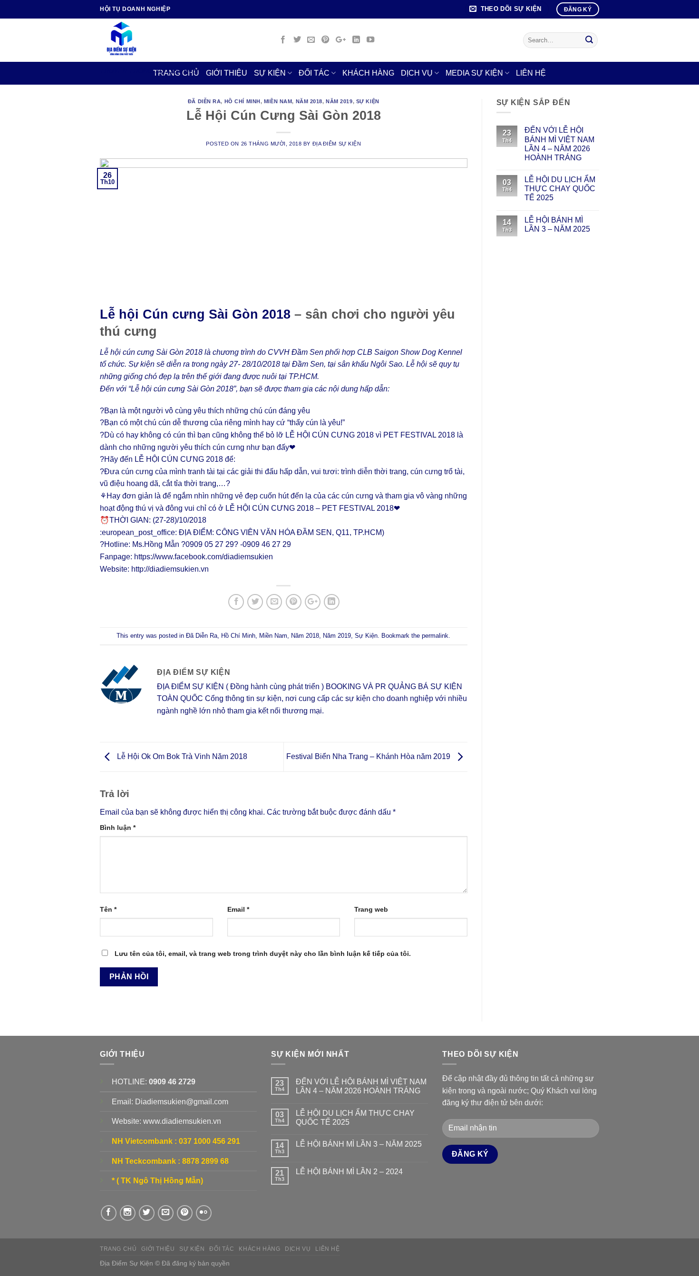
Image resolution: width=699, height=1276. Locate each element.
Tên (108, 909)
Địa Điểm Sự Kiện (336, 143)
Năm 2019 (339, 101)
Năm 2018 (309, 101)
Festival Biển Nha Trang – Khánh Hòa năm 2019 (369, 756)
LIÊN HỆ (531, 73)
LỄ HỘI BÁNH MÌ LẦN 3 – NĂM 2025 (557, 224)
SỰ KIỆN (270, 73)
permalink (435, 635)
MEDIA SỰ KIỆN (474, 73)
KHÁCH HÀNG (368, 73)
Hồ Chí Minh (242, 101)
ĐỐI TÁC (314, 73)
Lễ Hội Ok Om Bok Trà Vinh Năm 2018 (181, 756)
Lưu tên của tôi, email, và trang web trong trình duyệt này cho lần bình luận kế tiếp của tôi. (263, 953)
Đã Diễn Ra (204, 101)
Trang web (371, 909)
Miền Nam (278, 101)
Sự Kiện (367, 101)
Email (238, 909)
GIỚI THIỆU (158, 1249)
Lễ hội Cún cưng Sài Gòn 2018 (195, 314)
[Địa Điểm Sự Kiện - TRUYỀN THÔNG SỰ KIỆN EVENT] (181, 40)
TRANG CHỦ (118, 1249)
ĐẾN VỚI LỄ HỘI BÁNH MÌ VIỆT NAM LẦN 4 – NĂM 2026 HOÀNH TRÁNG (559, 144)
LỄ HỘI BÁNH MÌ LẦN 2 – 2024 (349, 1172)
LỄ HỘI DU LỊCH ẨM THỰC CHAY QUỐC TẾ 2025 (559, 188)
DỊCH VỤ (417, 73)
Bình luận (118, 827)
